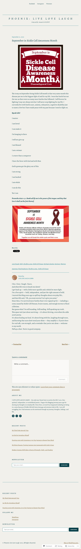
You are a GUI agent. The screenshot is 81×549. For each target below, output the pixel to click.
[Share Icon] (17, 416)
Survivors (57, 264)
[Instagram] (20, 416)
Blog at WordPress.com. (71, 543)
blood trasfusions (23, 269)
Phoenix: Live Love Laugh (41, 18)
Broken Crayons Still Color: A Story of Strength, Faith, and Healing (32, 450)
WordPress (15, 517)
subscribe (64, 465)
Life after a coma (27, 264)
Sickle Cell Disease (38, 264)
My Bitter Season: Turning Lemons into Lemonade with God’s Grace (33, 445)
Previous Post (17, 344)
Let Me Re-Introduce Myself (20, 435)
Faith (21, 264)
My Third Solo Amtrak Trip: (20, 430)
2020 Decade (15, 264)
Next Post (65, 344)
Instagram (15, 519)
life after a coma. (33, 269)
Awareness (15, 269)
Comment (62, 379)
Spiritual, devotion (49, 264)
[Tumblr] (13, 416)
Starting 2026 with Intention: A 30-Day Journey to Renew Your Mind (33, 440)
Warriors (63, 264)
